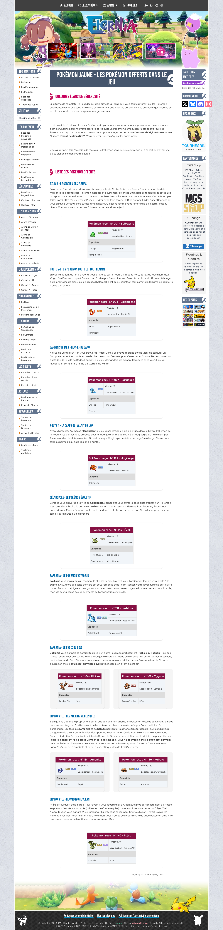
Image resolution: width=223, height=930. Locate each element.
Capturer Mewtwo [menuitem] (29, 200)
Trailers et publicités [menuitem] (25, 451)
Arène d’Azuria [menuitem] (27, 222)
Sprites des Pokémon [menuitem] (26, 419)
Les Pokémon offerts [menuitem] (27, 166)
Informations (27, 71)
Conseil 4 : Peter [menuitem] (28, 290)
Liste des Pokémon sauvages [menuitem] (25, 135)
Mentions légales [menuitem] (106, 915)
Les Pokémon (26, 127)
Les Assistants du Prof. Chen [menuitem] (29, 308)
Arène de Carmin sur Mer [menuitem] (28, 228)
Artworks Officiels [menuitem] (29, 433)
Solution (24, 111)
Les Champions (27, 211)
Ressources (26, 411)
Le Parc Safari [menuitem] (27, 339)
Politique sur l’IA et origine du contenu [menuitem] (138, 915)
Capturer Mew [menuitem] (27, 205)
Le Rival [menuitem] (24, 302)
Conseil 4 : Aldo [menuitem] (28, 280)
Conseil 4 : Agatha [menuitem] (29, 285)
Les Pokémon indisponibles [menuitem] (27, 145)
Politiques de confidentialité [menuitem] (78, 915)
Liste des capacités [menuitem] (25, 98)
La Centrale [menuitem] (26, 334)
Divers (22, 439)
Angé (119, 923)
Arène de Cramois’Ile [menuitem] (26, 257)
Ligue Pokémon (27, 269)
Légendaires (26, 186)
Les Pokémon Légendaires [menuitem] (27, 178)
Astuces (23, 391)
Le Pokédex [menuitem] (26, 92)
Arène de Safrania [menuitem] (29, 250)
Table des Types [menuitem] (28, 104)
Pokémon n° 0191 (194, 149)
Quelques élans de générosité (194, 83)
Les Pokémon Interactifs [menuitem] (27, 153)
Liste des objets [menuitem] (28, 385)
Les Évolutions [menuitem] (27, 172)
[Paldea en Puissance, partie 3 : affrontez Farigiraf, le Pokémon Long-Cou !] (95, 51)
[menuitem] (66, 5)
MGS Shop (189, 170)
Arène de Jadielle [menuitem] (29, 263)
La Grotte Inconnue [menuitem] (25, 351)
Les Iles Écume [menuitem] (27, 344)
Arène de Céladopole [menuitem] (26, 236)
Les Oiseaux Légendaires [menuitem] (26, 194)
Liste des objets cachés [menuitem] (28, 379)
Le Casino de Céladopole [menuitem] (26, 328)
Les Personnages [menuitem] (29, 87)
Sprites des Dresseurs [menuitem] (26, 427)
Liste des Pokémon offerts (193, 88)
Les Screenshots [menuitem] (28, 445)
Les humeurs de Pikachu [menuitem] (28, 399)
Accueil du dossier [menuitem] (29, 77)
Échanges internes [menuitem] (29, 159)
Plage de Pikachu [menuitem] (29, 405)
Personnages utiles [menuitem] (29, 314)
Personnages (26, 296)
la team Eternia (140, 923)
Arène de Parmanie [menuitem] (25, 244)
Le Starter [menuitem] (25, 82)
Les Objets (25, 366)
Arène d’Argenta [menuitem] (28, 217)
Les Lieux (24, 321)
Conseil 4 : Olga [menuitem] (28, 275)
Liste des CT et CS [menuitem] (29, 372)
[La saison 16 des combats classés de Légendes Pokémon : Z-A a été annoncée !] (160, 51)
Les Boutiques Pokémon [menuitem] (27, 359)
